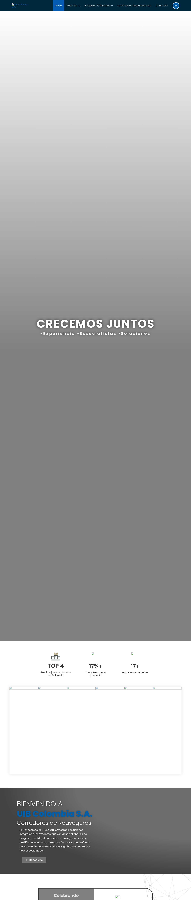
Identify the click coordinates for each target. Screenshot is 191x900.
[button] (78, 5)
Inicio (59, 5)
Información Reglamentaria (134, 5)
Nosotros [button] (72, 5)
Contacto (162, 5)
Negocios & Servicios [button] (97, 5)
